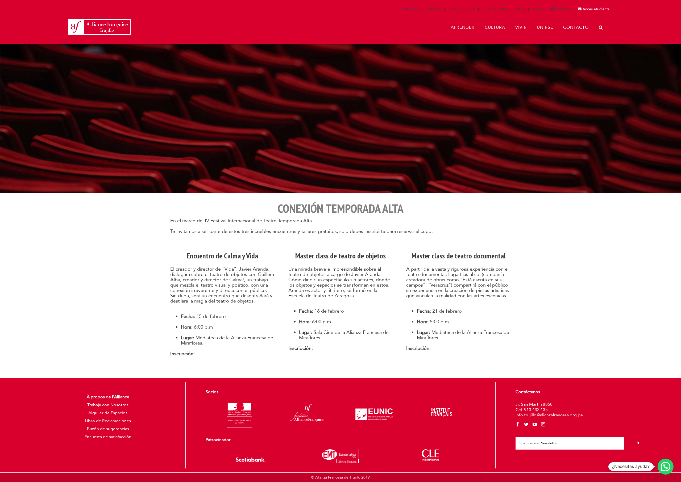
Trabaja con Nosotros (107, 405)
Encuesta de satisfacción (108, 437)
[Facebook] (518, 424)
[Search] (601, 27)
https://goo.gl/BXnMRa (340, 348)
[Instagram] (543, 424)
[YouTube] (535, 424)
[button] (666, 467)
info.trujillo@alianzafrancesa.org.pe (549, 415)
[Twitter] (526, 424)
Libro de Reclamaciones (108, 421)
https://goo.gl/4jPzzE (219, 353)
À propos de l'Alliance (108, 397)
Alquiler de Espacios (107, 413)
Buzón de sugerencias (108, 429)
